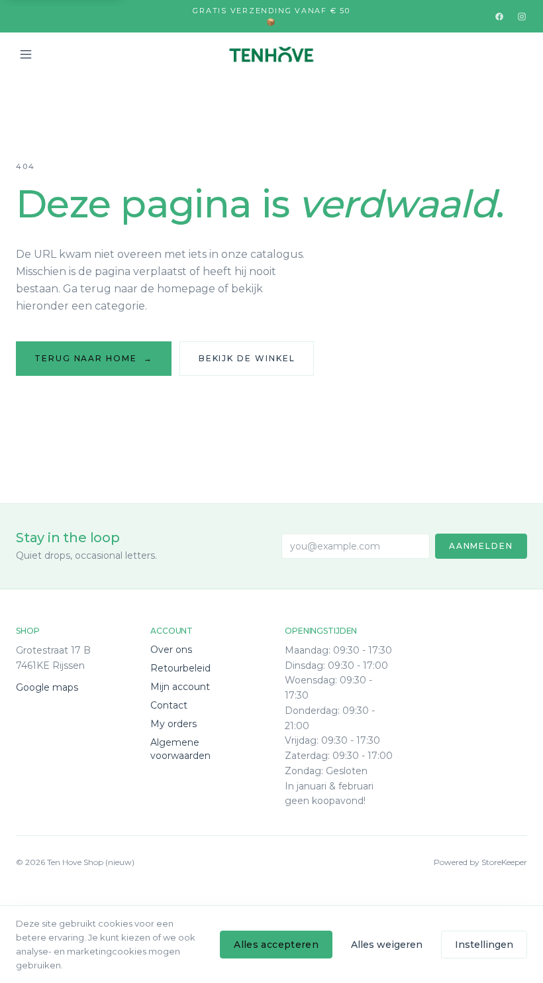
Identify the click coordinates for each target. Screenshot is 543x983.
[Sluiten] (400, 808)
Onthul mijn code (271, 916)
